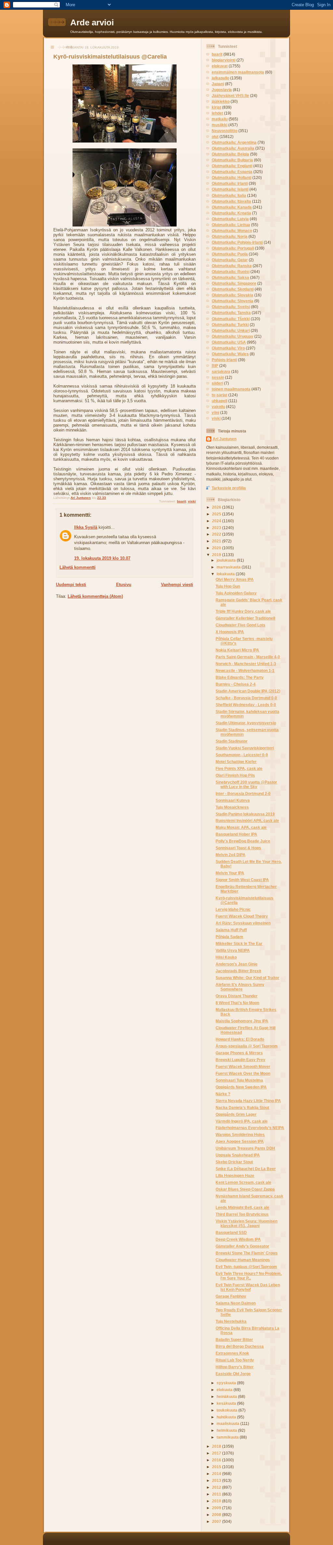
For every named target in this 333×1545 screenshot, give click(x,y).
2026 (217, 507)
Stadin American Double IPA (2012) (248, 691)
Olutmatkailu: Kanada (232, 207)
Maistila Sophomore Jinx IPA (242, 1021)
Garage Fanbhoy (231, 1296)
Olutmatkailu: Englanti (232, 166)
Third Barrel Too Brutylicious (242, 1214)
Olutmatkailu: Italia (229, 195)
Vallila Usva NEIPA (233, 950)
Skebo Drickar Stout (234, 1162)
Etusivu (123, 584)
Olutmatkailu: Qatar (230, 260)
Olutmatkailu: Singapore (234, 283)
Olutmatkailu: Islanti (230, 189)
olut (215, 136)
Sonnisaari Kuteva (233, 800)
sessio (218, 377)
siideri (217, 383)
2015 (217, 1467)
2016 (217, 1460)
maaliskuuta (228, 1423)
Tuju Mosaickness (232, 807)
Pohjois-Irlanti (224, 360)
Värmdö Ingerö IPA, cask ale (242, 1121)
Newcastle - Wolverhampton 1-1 (245, 670)
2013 (217, 1480)
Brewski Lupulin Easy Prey (240, 1060)
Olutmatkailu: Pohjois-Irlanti (237, 242)
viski (192, 501)
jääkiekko (221, 101)
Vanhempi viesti (177, 584)
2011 (217, 1494)
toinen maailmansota (231, 389)
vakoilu (218, 406)
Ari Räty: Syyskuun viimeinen (243, 923)
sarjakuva (221, 371)
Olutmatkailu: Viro (228, 348)
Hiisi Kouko (226, 957)
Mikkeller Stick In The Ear (239, 943)
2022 (217, 534)
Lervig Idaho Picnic (233, 909)
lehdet (217, 113)
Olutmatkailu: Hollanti (231, 177)
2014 (217, 1473)
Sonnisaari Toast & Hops (238, 848)
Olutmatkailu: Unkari (231, 330)
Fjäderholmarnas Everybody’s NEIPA (250, 1128)
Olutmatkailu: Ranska (232, 266)
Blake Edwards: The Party (240, 677)
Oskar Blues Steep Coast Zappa (245, 1189)
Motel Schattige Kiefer (236, 761)
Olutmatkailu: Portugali (233, 248)
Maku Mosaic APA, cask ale (241, 827)
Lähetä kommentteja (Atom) (95, 596)
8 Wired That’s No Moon (237, 1003)
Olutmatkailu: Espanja (232, 172)
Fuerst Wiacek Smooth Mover (243, 1066)
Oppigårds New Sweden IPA (241, 1087)
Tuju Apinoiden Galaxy (236, 593)
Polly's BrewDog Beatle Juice (243, 841)
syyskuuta (227, 1383)
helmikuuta (227, 1430)
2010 (217, 1501)
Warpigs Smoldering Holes (240, 1134)
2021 (217, 541)
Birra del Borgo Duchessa (240, 1346)
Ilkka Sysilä (85, 527)
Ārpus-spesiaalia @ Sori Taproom (247, 1046)
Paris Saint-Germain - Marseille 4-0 (248, 657)
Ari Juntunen (224, 439)
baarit (181, 501)
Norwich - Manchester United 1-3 (246, 664)
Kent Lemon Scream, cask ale (243, 1182)
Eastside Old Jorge (233, 1374)
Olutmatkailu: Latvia (230, 219)
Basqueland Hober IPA (236, 834)
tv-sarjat (219, 395)
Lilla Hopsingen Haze (235, 1175)
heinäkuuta (227, 1396)
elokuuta (225, 1390)
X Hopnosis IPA (230, 632)
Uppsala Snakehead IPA (238, 1155)
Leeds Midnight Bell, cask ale (242, 1207)
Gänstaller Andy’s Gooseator (242, 1246)
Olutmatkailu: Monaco (232, 230)
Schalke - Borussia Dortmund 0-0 (246, 698)
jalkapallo (220, 78)
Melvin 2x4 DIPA (231, 855)
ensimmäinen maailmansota (238, 72)
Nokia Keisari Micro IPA (237, 650)
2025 (217, 514)
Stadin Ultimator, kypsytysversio (246, 723)
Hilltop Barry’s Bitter (235, 1367)
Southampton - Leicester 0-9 (242, 755)
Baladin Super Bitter (234, 1339)
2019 (217, 555)
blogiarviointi (223, 60)
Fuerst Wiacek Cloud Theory (242, 916)
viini (215, 412)
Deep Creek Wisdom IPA (238, 1239)
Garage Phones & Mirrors (239, 1053)
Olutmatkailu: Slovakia (232, 295)
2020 (217, 548)
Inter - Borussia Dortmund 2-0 (243, 793)
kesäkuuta (227, 1403)
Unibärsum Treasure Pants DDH (245, 1148)
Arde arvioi (92, 22)
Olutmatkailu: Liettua (231, 225)
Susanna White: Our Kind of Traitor (247, 978)
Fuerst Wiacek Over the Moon (243, 1073)
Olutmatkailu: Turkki (230, 324)
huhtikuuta (227, 1417)
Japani (218, 84)
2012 (217, 1487)
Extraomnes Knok (232, 1353)
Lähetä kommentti (78, 567)
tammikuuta (228, 1437)
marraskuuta (229, 567)
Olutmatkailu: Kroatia (231, 213)
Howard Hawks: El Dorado (240, 1039)
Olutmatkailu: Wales (230, 354)
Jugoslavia (222, 90)
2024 (217, 521)
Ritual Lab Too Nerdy (235, 1360)
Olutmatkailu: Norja (229, 236)
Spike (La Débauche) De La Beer (246, 1169)
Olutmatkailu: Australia (233, 148)
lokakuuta (226, 574)
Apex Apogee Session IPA (240, 1141)
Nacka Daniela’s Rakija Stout (242, 1107)
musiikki (219, 125)
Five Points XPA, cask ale (239, 768)
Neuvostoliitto (224, 131)
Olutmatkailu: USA (229, 342)
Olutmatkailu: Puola (230, 254)
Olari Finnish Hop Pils (235, 775)
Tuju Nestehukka (231, 1321)
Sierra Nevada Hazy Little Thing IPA (248, 1101)
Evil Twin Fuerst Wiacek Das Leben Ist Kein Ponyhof (248, 1287)
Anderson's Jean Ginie (237, 964)
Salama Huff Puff (231, 930)
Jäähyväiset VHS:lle (230, 95)
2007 (217, 1521)
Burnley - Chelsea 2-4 (236, 684)
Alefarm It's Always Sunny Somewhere (240, 986)
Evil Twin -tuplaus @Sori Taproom (246, 1267)
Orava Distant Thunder (237, 996)
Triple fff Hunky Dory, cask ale (243, 611)
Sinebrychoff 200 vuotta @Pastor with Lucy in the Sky (246, 784)
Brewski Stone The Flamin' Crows (247, 1253)
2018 (217, 1446)
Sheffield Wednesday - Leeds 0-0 (246, 705)
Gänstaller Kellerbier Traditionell (245, 618)
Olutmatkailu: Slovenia (232, 301)
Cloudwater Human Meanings (243, 1260)
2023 (217, 528)
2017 (217, 1453)
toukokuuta (227, 1410)
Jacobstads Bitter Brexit (238, 971)
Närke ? (223, 1094)
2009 (217, 1508)
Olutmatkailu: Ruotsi (230, 271)
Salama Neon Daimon (236, 1303)
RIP (215, 365)
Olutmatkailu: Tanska (231, 312)
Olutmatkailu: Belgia (230, 154)
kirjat (216, 107)
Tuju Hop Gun (228, 586)
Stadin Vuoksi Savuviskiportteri (245, 748)
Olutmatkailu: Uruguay (232, 336)
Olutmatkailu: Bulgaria (232, 160)
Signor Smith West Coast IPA (242, 880)
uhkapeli (219, 401)
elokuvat (220, 66)
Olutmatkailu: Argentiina (234, 142)
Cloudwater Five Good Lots (240, 625)
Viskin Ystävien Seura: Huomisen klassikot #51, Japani (246, 1223)
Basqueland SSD (231, 1232)
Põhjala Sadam (229, 937)
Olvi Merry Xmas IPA (235, 579)
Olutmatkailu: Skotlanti (233, 289)
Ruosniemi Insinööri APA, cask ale (247, 820)
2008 (217, 1514)
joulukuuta (227, 560)
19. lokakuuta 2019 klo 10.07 (102, 558)
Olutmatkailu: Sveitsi (231, 307)
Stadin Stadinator (231, 741)
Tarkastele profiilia (229, 488)
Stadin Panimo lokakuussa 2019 (245, 814)
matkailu (220, 119)
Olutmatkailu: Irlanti (230, 183)
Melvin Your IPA (230, 873)
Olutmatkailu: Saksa (230, 277)
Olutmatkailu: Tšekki (231, 319)
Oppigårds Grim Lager (236, 1114)
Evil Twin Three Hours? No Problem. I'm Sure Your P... (249, 1275)
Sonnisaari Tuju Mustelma (239, 1080)
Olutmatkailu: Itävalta (231, 201)
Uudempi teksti (71, 584)
